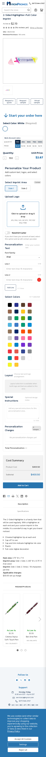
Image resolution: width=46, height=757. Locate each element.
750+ (34, 142)
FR (29, 705)
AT (25, 705)
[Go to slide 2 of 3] (21, 650)
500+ (29, 142)
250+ (23, 142)
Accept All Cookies (23, 739)
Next (39, 619)
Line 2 (7, 274)
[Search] (28, 10)
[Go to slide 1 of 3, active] (18, 650)
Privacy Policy (13, 731)
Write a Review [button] (36, 27)
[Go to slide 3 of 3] (25, 650)
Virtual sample (37, 101)
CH (37, 705)
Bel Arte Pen (31, 636)
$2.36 (35, 146)
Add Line (10, 287)
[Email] (8, 496)
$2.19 (40, 146)
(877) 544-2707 (25, 701)
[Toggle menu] (3, 3)
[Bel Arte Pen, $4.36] (31, 608)
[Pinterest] (26, 496)
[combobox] (23, 257)
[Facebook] (4, 496)
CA (17, 705)
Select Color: (20, 123)
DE (21, 705)
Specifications (23, 511)
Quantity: (8, 153)
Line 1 (7, 263)
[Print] (13, 496)
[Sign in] (36, 10)
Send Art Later (19, 232)
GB (33, 705)
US (13, 705)
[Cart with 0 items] (42, 10)
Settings (23, 744)
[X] (17, 496)
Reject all (23, 750)
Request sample (23, 101)
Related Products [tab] (23, 586)
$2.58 (23, 146)
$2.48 (29, 146)
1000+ (40, 142)
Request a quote (9, 101)
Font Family (10, 252)
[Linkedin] (22, 496)
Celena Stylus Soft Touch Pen (11, 638)
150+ (18, 142)
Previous (3, 619)
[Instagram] (25, 680)
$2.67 (18, 146)
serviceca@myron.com (25, 697)
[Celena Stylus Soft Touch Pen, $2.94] (11, 608)
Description (23, 503)
